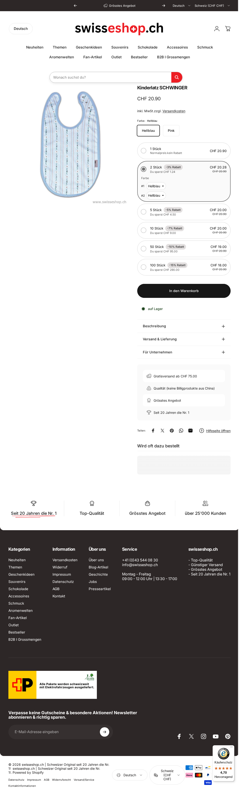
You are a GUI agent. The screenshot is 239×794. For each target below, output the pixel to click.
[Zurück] (75, 5)
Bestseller (16, 632)
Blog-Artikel (98, 567)
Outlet (13, 625)
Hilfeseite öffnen (215, 431)
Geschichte (98, 574)
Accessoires (18, 596)
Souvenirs (16, 581)
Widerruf (60, 567)
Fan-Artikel (17, 618)
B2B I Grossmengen (24, 639)
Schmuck (16, 603)
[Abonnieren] (104, 779)
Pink (167, 130)
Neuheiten (17, 560)
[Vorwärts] (163, 5)
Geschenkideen (21, 574)
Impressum (62, 574)
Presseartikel (100, 589)
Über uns (96, 560)
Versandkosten (170, 111)
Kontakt (59, 596)
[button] (180, 150)
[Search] (176, 77)
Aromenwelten (20, 610)
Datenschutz (63, 581)
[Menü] (228, 748)
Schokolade (18, 589)
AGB (56, 589)
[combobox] (182, 5)
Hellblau (144, 130)
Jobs (93, 581)
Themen (15, 567)
